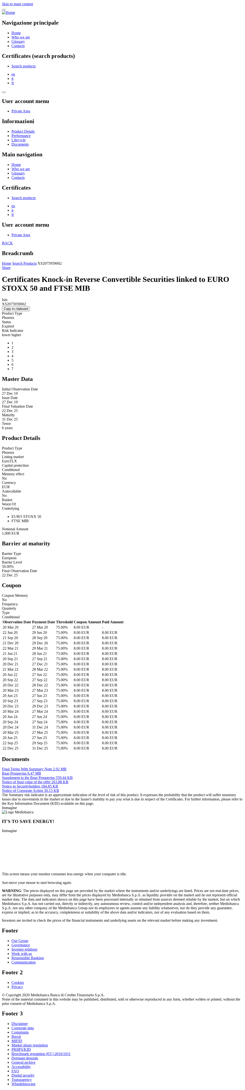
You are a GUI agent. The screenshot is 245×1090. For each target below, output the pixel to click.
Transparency (21, 1080)
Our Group (19, 941)
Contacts (18, 46)
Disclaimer (19, 1024)
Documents (20, 144)
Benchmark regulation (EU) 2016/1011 (41, 1054)
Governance (20, 945)
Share (6, 268)
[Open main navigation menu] (4, 9)
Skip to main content (17, 4)
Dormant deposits (24, 1058)
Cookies (17, 982)
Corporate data (22, 1028)
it (12, 79)
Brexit (16, 1037)
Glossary (18, 41)
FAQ (15, 1071)
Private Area (20, 111)
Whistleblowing (23, 1084)
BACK (7, 243)
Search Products (24, 263)
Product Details (23, 131)
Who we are (20, 37)
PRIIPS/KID (21, 1049)
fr (12, 83)
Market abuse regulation (29, 1045)
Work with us (21, 954)
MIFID (16, 1041)
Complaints (20, 1032)
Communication (23, 962)
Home (16, 33)
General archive (23, 1062)
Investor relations (24, 949)
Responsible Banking (27, 958)
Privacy (17, 987)
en (13, 74)
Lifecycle (18, 140)
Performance (21, 136)
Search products (23, 66)
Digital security (22, 1075)
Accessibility (21, 1067)
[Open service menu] (4, 92)
